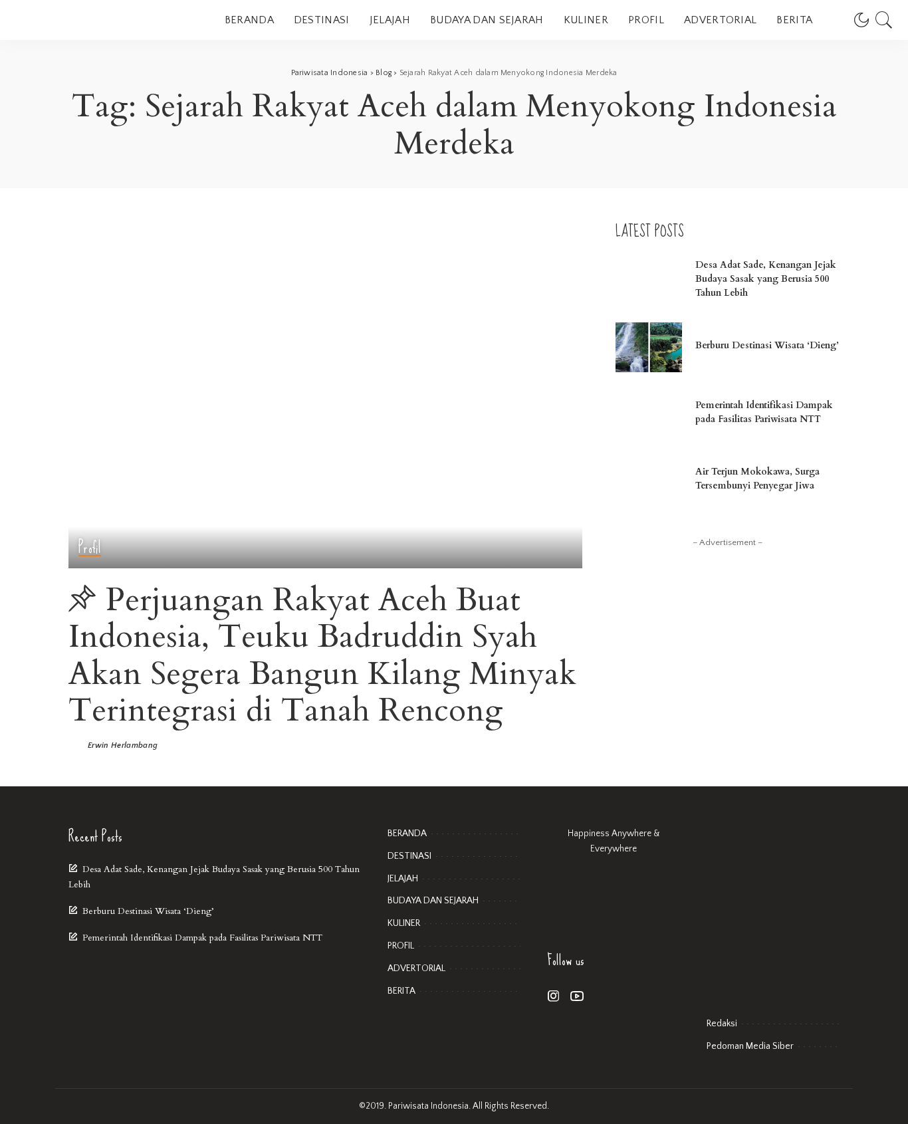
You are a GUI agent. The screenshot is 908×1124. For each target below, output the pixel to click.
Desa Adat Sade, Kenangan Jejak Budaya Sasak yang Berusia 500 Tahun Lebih (765, 279)
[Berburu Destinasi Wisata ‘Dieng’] (649, 347)
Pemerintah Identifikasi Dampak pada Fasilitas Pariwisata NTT (202, 938)
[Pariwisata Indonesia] (93, 20)
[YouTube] (577, 996)
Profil (89, 548)
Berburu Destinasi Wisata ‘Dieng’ (767, 345)
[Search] (884, 20)
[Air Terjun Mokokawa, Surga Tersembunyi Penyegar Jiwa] (649, 480)
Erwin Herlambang (123, 746)
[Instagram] (553, 996)
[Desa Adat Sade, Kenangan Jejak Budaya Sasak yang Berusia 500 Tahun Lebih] (649, 281)
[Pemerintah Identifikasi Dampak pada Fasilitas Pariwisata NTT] (649, 414)
